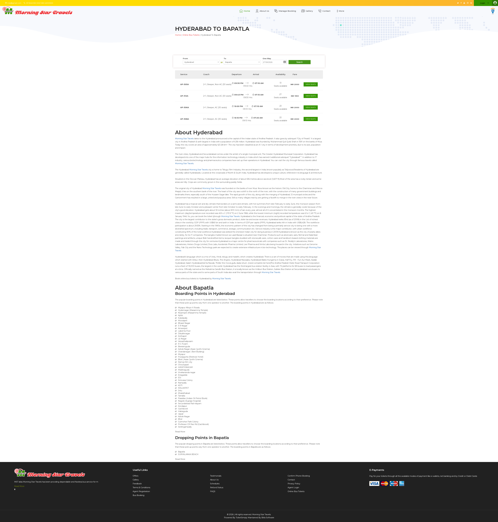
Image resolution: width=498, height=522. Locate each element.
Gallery (309, 11)
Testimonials (215, 476)
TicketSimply (241, 517)
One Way (267, 58)
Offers (135, 476)
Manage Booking (287, 11)
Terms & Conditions (141, 487)
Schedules (214, 483)
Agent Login (293, 487)
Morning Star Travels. (261, 514)
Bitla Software (267, 517)
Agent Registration (141, 491)
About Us (264, 11)
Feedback (137, 483)
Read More (19, 486)
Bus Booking (138, 495)
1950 (295, 96)
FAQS (212, 491)
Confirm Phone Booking (299, 476)
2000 (294, 84)
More (341, 11)
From (185, 58)
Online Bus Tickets (191, 35)
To (225, 58)
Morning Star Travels (184, 138)
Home (247, 11)
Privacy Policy (294, 483)
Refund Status (216, 487)
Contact (326, 11)
